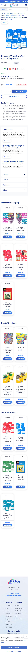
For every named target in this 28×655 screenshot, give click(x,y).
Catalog (17, 616)
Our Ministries (18, 619)
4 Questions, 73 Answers (7, 78)
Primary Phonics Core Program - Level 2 (13, 162)
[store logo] (13, 5)
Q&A (5, 190)
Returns (8, 622)
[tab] (4, 22)
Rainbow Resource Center (14, 582)
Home (2, 13)
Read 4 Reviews (14, 76)
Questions (8, 611)
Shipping (8, 619)
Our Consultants (19, 611)
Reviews (6, 185)
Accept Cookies (14, 647)
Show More (6, 140)
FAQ (7, 608)
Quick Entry (9, 616)
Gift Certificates (19, 613)
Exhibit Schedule (19, 608)
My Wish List (9, 627)
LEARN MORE (25, 1)
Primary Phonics (15, 15)
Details (5, 174)
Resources (8, 613)
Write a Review (20, 78)
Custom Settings (14, 651)
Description (7, 129)
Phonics (7, 13)
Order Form (8, 624)
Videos (5, 180)
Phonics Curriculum (14, 13)
